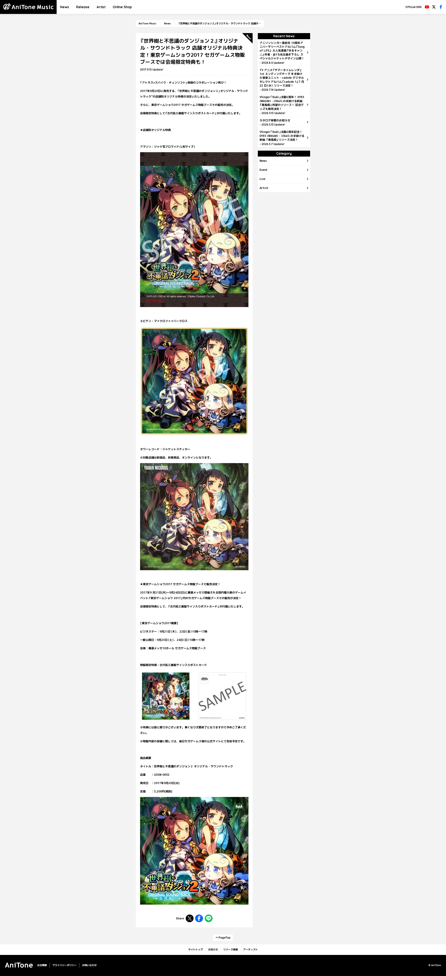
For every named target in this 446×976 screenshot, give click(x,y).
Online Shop (122, 7)
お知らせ (213, 949)
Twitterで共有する (190, 918)
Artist (101, 7)
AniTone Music (147, 23)
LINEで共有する (209, 918)
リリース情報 (230, 949)
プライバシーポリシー (64, 965)
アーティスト (250, 949)
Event (263, 170)
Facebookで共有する (199, 918)
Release (82, 7)
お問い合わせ (89, 965)
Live (262, 179)
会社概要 (42, 965)
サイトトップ (195, 949)
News (64, 7)
